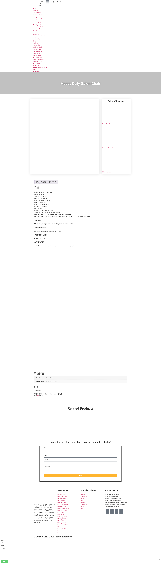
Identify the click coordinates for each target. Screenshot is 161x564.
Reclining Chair (37, 15)
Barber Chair (37, 13)
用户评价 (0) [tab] (53, 182)
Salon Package (106, 172)
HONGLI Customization (40, 35)
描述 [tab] (37, 182)
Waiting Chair (37, 23)
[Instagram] (112, 511)
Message (46, 463)
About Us (36, 33)
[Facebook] (107, 511)
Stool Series (36, 21)
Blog (34, 37)
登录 (38, 395)
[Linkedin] (116, 511)
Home (34, 9)
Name (45, 448)
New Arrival (36, 31)
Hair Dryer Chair (38, 25)
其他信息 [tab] (43, 182)
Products (35, 11)
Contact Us (36, 39)
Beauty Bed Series (38, 27)
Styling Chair (37, 17)
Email (45, 455)
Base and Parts (37, 29)
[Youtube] (121, 511)
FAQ (82, 500)
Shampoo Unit (37, 19)
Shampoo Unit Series (108, 148)
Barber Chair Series (107, 124)
